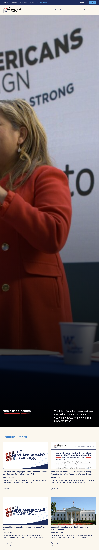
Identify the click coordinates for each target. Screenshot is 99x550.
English (82, 2)
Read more (8, 488)
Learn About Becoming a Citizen (53, 10)
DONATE (92, 2)
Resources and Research (27, 2)
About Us (5, 2)
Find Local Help (87, 10)
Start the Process (72, 10)
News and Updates (41, 2)
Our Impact (15, 2)
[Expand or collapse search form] (95, 10)
